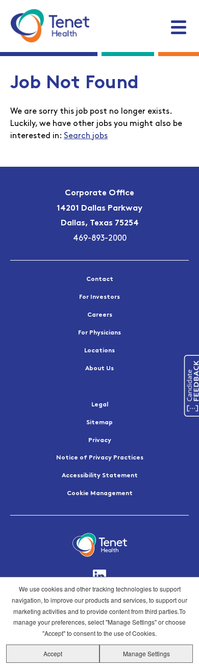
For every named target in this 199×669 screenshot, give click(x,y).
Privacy (99, 441)
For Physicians (99, 333)
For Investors (99, 297)
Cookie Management (100, 494)
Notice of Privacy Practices (99, 458)
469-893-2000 (100, 239)
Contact (99, 279)
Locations (99, 351)
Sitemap (99, 423)
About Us (99, 369)
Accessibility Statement (100, 476)
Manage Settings (146, 653)
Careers (99, 315)
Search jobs (86, 136)
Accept (52, 653)
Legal (99, 405)
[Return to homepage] (49, 25)
